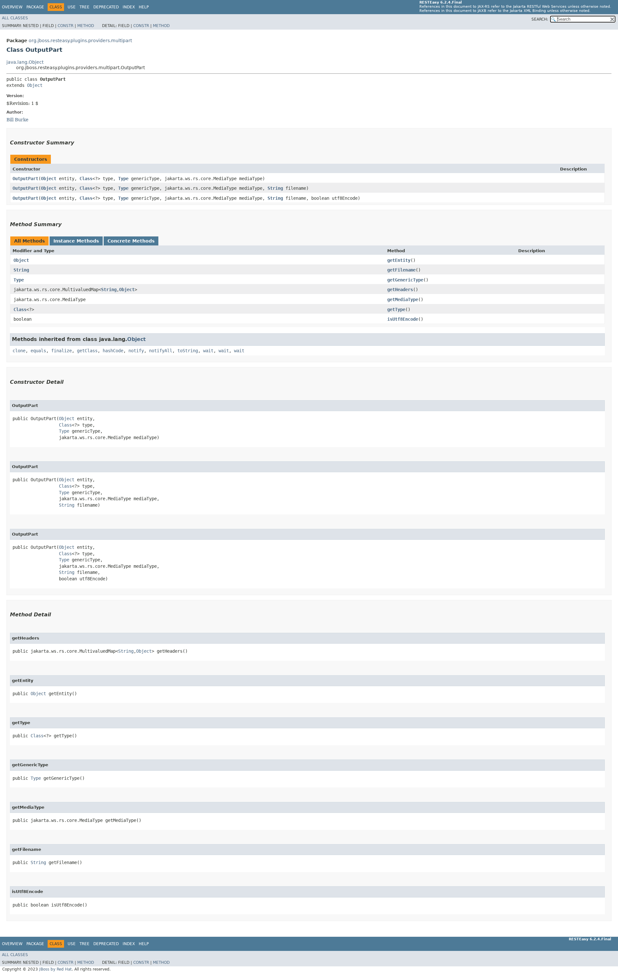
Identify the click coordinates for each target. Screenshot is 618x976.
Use (72, 7)
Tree (84, 7)
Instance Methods (76, 241)
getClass (87, 350)
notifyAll (160, 350)
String (275, 188)
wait (208, 350)
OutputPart (25, 178)
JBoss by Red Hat (55, 969)
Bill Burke (17, 119)
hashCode (113, 350)
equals (38, 350)
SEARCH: (539, 19)
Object (34, 85)
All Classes (15, 18)
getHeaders (400, 289)
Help (144, 7)
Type (123, 178)
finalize (61, 350)
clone (19, 350)
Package (35, 7)
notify (136, 350)
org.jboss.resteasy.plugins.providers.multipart (80, 40)
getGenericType (405, 279)
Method (85, 25)
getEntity (398, 260)
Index (129, 7)
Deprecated (106, 7)
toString (187, 350)
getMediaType (402, 299)
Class (86, 178)
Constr (65, 25)
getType (396, 309)
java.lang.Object (24, 62)
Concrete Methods (131, 241)
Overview (12, 7)
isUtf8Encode (402, 319)
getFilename (401, 269)
